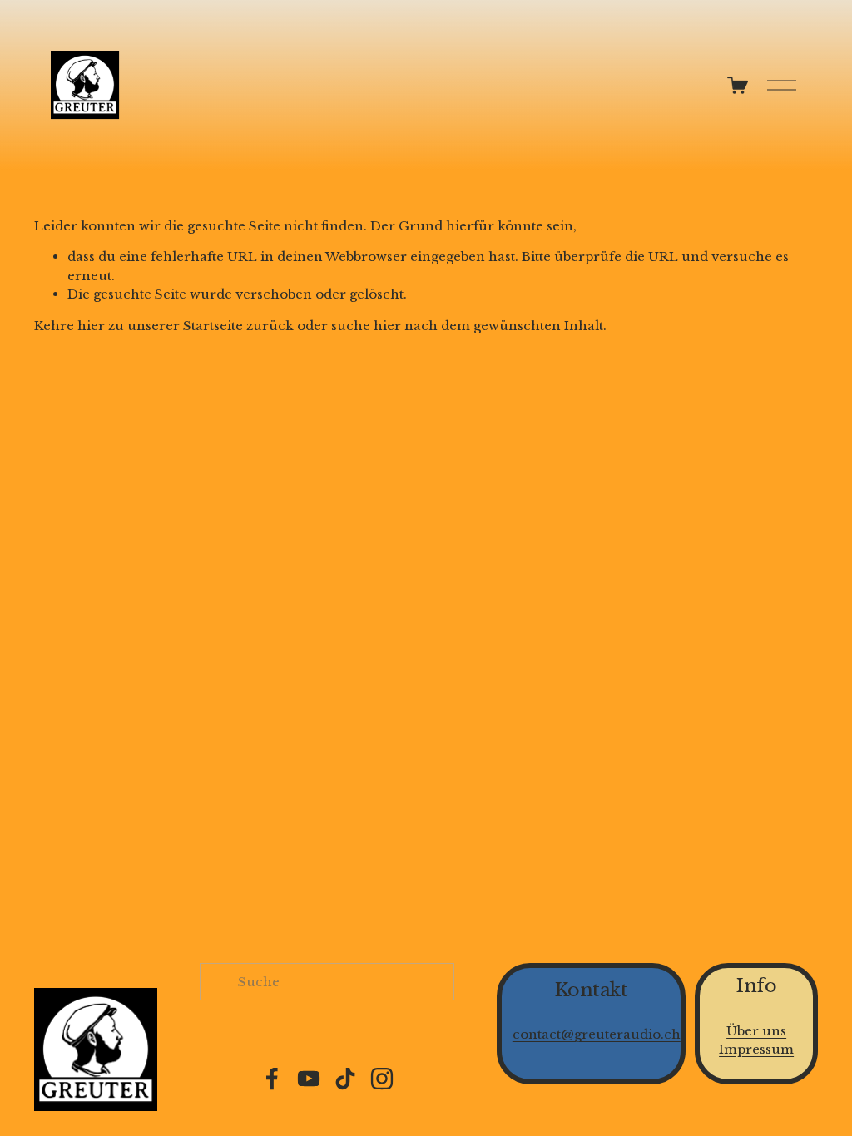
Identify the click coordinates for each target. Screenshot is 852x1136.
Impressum (756, 1049)
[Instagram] (382, 1078)
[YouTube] (308, 1078)
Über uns (756, 1031)
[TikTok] (345, 1078)
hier (91, 325)
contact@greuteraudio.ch (597, 1034)
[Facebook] (272, 1078)
